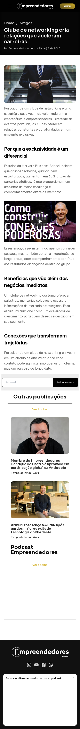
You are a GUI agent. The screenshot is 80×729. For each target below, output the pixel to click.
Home (9, 23)
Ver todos (40, 409)
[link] (35, 6)
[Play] (40, 221)
